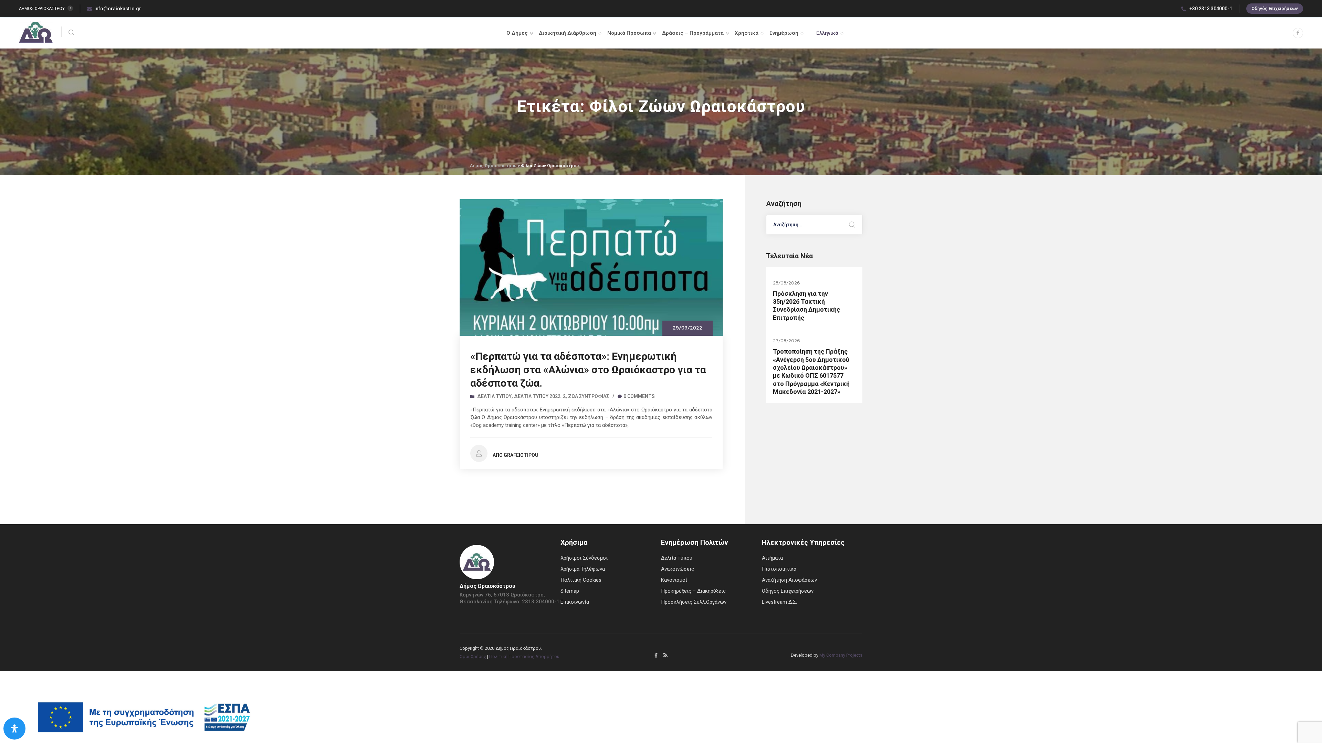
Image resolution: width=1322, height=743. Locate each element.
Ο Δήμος (517, 33)
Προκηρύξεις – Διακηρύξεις (693, 591)
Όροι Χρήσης (473, 656)
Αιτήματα (772, 558)
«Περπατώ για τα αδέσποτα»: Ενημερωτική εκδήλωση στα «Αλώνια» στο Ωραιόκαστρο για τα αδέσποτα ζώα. (588, 369)
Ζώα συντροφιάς (588, 396)
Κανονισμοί (674, 580)
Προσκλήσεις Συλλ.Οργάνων (693, 602)
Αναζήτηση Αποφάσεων (789, 580)
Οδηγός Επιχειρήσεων (1274, 8)
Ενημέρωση (783, 33)
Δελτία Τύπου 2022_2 (540, 396)
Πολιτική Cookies (580, 580)
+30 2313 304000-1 (1210, 8)
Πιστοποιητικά (779, 569)
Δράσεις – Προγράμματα (693, 33)
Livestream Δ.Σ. (779, 602)
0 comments (639, 396)
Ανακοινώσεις (677, 569)
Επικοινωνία (574, 602)
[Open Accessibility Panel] (14, 729)
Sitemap (569, 591)
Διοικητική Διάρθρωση (567, 33)
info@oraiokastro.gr (117, 8)
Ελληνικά (827, 33)
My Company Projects (840, 655)
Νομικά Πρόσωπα (629, 33)
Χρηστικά (746, 33)
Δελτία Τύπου (494, 396)
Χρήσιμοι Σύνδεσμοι (584, 558)
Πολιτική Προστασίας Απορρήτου (524, 656)
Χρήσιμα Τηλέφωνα (582, 569)
